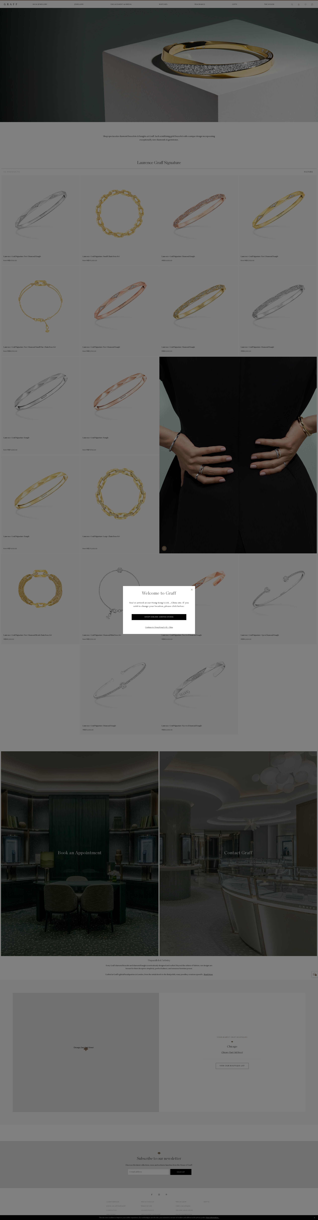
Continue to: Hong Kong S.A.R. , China (159, 627)
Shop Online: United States (159, 617)
